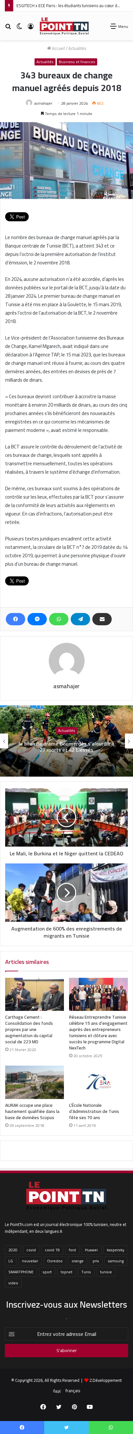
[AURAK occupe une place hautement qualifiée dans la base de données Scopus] (34, 1082)
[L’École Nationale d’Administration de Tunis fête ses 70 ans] (98, 1082)
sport (47, 1272)
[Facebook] (15, 619)
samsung (116, 1261)
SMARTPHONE (21, 1272)
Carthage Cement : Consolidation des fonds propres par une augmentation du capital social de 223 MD (29, 1029)
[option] (66, 741)
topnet (66, 1272)
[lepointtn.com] (64, 26)
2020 (12, 1250)
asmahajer (43, 103)
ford (72, 1250)
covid (31, 1250)
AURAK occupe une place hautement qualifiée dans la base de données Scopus (32, 1111)
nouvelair (30, 1261)
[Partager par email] (102, 619)
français (73, 1390)
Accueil (58, 48)
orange (78, 1261)
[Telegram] (80, 619)
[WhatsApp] (58, 619)
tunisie (106, 1272)
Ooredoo (55, 1261)
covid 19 (52, 1250)
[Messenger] (37, 619)
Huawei (91, 1250)
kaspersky (115, 1250)
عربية (57, 1390)
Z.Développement (105, 1380)
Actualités (77, 48)
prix (96, 1261)
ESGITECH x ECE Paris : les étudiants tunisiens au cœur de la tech (74, 5)
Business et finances (77, 61)
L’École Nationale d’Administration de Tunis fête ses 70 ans (94, 1111)
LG (10, 1261)
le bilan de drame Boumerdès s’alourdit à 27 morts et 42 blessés (66, 747)
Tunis (86, 1272)
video (13, 1283)
